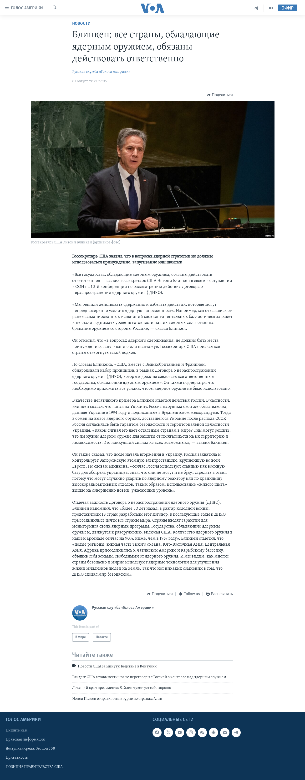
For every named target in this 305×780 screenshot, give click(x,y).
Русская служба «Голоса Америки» (101, 72)
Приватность (17, 758)
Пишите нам (16, 730)
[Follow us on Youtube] (179, 732)
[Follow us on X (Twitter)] (168, 732)
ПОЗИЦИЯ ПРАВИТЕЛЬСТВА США (34, 767)
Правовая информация (25, 740)
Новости (81, 24)
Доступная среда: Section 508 (30, 749)
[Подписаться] (224, 732)
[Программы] (271, 8)
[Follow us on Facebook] (157, 732)
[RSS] (202, 732)
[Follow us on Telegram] (236, 732)
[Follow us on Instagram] (190, 732)
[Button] (220, 95)
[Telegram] (256, 8)
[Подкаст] (213, 732)
